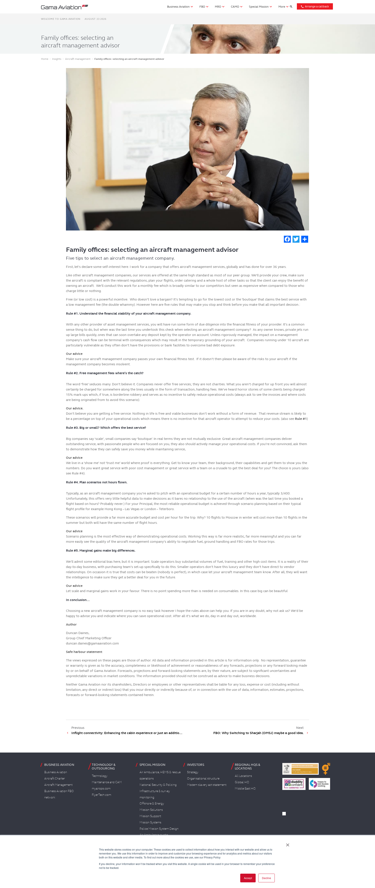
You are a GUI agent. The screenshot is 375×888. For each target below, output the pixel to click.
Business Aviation (55, 772)
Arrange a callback (315, 6)
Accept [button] (248, 878)
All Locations (243, 776)
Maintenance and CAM (107, 782)
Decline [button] (266, 878)
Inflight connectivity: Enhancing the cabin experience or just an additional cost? (127, 733)
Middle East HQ (245, 788)
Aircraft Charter (54, 778)
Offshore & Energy (152, 803)
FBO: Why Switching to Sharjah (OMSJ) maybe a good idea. (258, 733)
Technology (99, 776)
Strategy (192, 772)
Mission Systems (150, 822)
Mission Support (150, 816)
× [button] (287, 843)
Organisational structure (203, 778)
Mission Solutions (151, 810)
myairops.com (101, 788)
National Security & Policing (158, 785)
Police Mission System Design (159, 829)
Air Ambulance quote (154, 835)
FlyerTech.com (101, 795)
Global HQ (242, 782)
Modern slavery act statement (206, 785)
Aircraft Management (58, 785)
